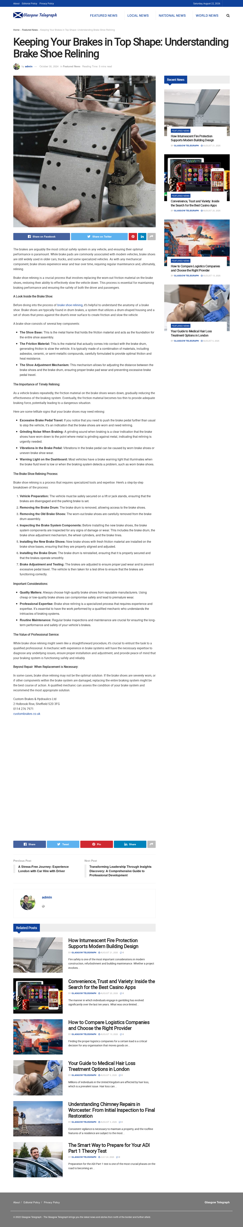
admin (28, 66)
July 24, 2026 (107, 1156)
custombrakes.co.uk (26, 714)
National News (172, 15)
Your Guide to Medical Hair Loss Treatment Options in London (101, 1066)
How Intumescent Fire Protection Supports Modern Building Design (103, 943)
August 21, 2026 (109, 952)
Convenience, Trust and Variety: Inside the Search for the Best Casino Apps (111, 984)
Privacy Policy (46, 3)
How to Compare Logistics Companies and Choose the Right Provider (108, 1025)
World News (207, 15)
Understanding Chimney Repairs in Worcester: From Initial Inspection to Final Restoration (111, 1110)
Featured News (103, 15)
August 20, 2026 (109, 993)
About (16, 3)
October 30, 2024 (48, 66)
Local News (138, 15)
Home (16, 29)
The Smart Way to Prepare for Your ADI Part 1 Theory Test (109, 1148)
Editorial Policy (29, 3)
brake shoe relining (70, 305)
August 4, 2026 (108, 1121)
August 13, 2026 (109, 1034)
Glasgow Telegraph (84, 952)
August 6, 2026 (108, 1074)
